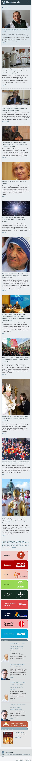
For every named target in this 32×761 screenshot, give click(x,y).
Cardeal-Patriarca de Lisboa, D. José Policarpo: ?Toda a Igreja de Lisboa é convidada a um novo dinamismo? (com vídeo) (15, 144)
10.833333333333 (24, 542)
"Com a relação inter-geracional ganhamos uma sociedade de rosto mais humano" (14, 109)
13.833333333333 (24, 544)
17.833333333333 (6, 547)
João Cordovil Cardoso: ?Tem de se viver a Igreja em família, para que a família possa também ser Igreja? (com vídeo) (16, 359)
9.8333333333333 (15, 542)
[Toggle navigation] (27, 2)
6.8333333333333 (11, 541)
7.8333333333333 (20, 541)
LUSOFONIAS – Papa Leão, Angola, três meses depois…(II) (17, 646)
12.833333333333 (15, 544)
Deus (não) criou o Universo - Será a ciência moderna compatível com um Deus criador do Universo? (14, 219)
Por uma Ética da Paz (17, 664)
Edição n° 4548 (19, 732)
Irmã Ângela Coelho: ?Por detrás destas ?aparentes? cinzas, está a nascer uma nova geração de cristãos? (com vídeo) (15, 418)
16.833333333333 (24, 545)
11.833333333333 (6, 544)
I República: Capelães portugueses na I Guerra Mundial (14, 182)
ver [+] (4, 42)
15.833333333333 (15, 545)
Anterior (4, 541)
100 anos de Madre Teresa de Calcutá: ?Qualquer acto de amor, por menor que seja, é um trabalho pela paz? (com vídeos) (15, 275)
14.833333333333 (6, 545)
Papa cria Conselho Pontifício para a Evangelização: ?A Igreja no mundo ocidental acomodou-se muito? (15, 462)
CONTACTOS (28, 760)
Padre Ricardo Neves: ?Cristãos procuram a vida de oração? (15, 30)
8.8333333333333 (6, 542)
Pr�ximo (14, 547)
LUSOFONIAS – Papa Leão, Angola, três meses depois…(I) (17, 684)
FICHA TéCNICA (19, 760)
